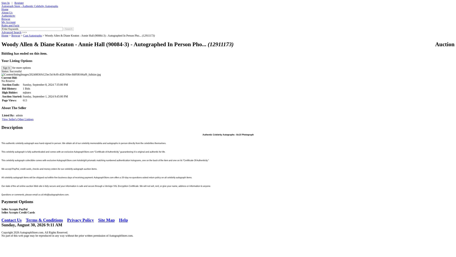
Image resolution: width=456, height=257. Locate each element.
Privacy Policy (80, 220)
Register (19, 2)
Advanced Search (11, 32)
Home (4, 9)
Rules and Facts (10, 25)
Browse (5, 19)
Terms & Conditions (44, 220)
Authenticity (8, 15)
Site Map (106, 220)
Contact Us (11, 220)
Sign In (5, 2)
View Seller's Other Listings (17, 119)
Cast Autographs (32, 35)
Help (123, 220)
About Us (6, 12)
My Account (8, 22)
